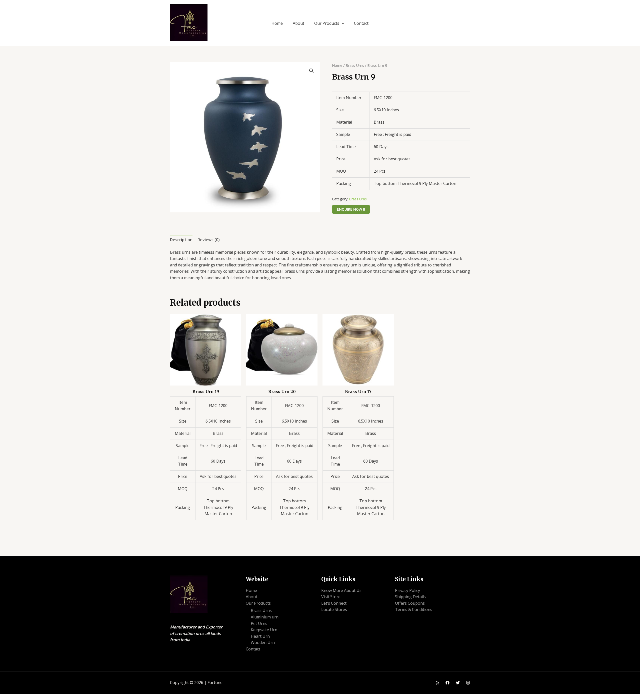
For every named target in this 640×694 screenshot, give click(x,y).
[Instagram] (468, 683)
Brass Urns (355, 65)
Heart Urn (260, 636)
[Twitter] (458, 683)
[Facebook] (448, 683)
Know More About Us (341, 590)
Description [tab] (181, 239)
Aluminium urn (264, 617)
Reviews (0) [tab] (209, 239)
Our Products (326, 23)
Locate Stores (334, 609)
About (298, 23)
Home (277, 23)
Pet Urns (259, 623)
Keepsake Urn (264, 629)
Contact (361, 23)
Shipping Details (410, 596)
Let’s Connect (333, 603)
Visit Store (330, 596)
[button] (341, 23)
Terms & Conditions (413, 609)
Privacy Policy (407, 590)
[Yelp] (437, 683)
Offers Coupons (410, 603)
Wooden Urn (263, 642)
